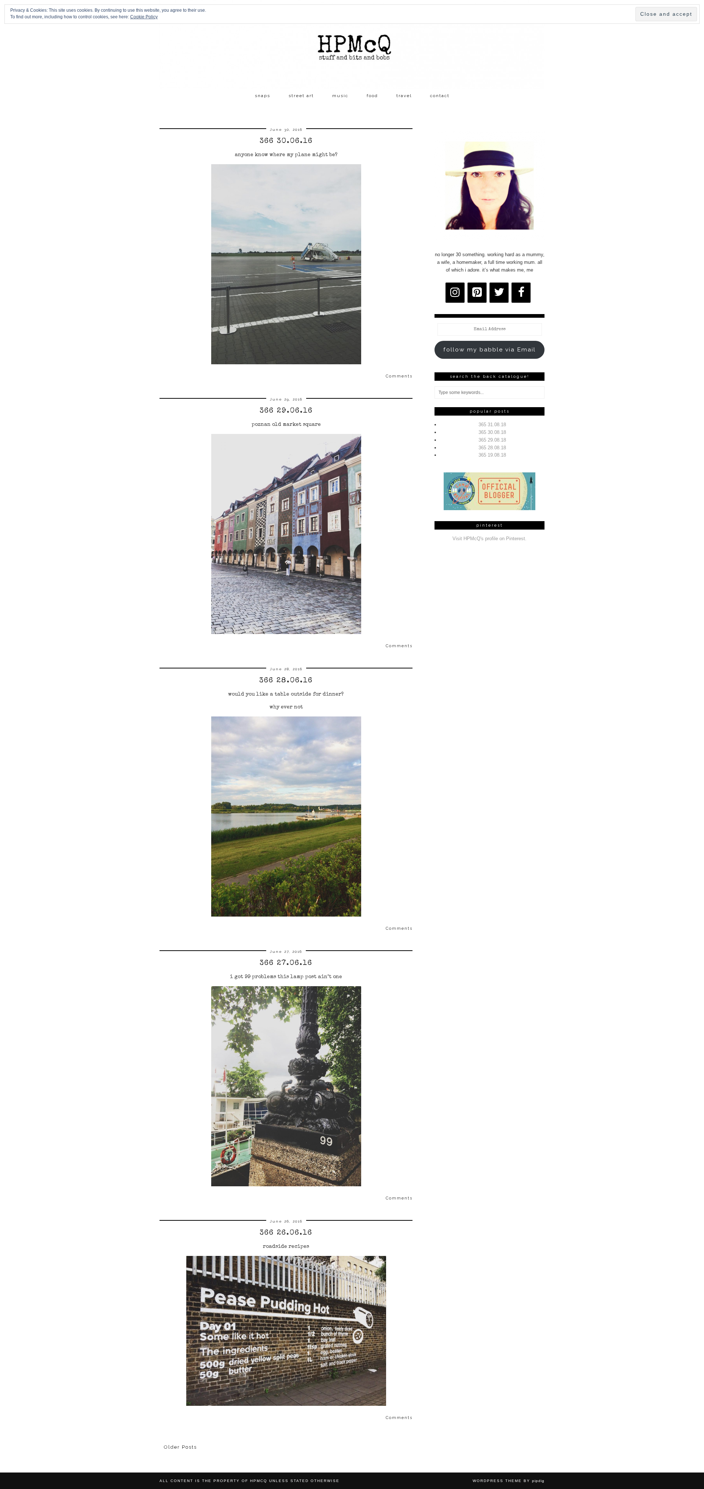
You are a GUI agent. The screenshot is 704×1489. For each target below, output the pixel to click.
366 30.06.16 (286, 141)
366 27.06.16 (286, 963)
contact (440, 95)
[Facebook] (521, 293)
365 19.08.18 (492, 455)
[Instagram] (455, 293)
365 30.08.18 (492, 432)
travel (404, 95)
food (372, 95)
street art (301, 95)
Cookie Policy (144, 16)
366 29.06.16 (286, 411)
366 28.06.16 (286, 681)
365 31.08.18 (492, 424)
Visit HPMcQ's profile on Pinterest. (489, 538)
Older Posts (180, 1447)
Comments (399, 376)
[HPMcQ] (352, 44)
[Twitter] (499, 293)
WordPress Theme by (508, 1481)
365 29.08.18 (492, 440)
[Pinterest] (477, 293)
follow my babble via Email (489, 349)
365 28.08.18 (492, 447)
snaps (262, 95)
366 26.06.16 (286, 1233)
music (340, 95)
